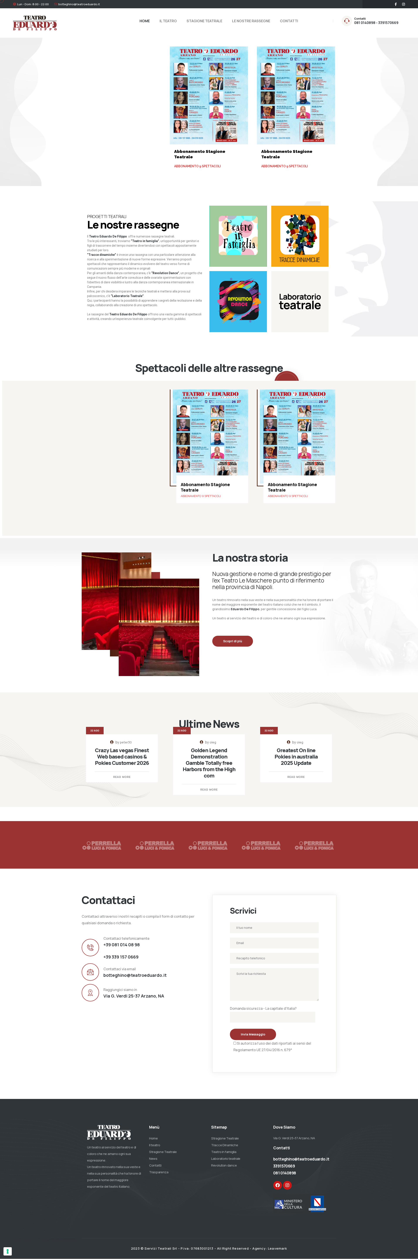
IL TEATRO (168, 21)
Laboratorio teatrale (225, 1158)
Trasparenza (159, 1172)
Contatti (155, 1165)
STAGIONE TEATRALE (204, 21)
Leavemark (277, 1248)
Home (153, 1138)
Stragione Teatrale (163, 1152)
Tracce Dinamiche (224, 1145)
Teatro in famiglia (223, 1152)
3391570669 (284, 1165)
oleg (213, 742)
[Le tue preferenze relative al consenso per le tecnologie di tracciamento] (7, 1251)
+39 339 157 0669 (120, 957)
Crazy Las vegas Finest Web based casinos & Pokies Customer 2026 (122, 756)
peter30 (126, 742)
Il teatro (154, 1145)
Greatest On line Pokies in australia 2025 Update (296, 756)
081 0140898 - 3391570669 (376, 22)
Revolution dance (224, 1165)
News (153, 1158)
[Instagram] (287, 1185)
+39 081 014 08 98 (121, 945)
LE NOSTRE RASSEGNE (251, 21)
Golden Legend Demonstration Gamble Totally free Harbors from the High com (209, 763)
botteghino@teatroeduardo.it (79, 4)
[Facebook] (277, 1185)
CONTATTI (289, 21)
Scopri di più (232, 641)
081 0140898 (284, 1172)
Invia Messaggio (253, 1034)
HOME (145, 21)
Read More (122, 777)
